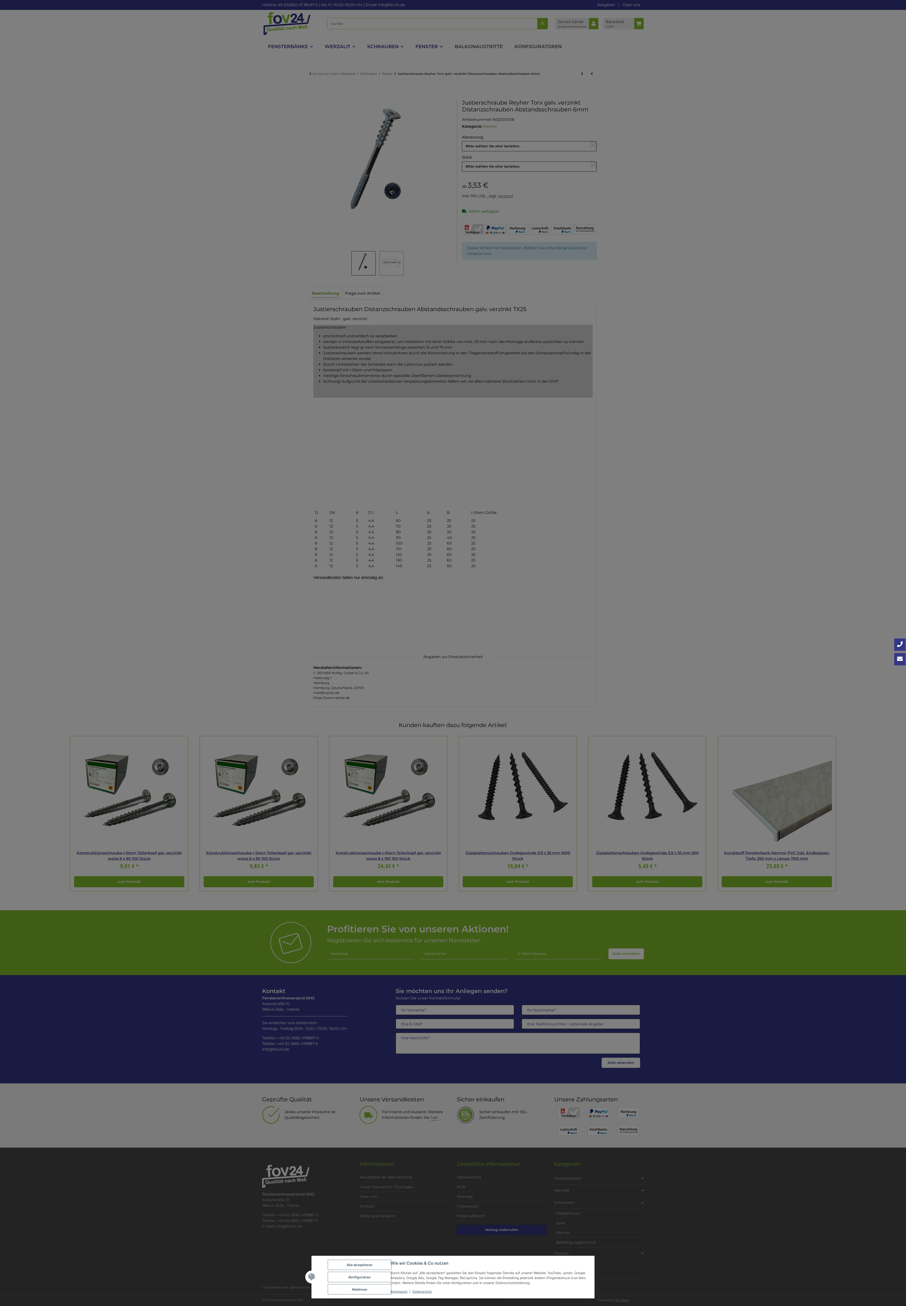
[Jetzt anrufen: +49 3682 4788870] (900, 644)
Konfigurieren (359, 1277)
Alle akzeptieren (360, 1265)
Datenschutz (422, 1291)
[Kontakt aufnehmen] (900, 659)
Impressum (398, 1291)
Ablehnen (359, 1289)
